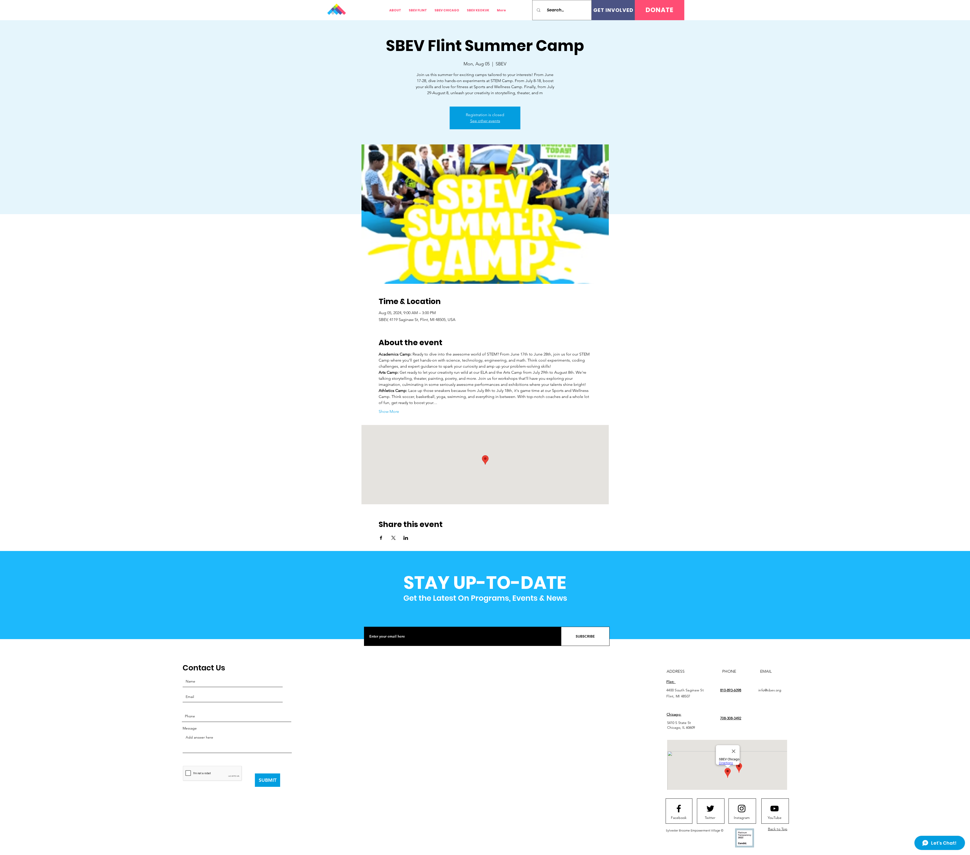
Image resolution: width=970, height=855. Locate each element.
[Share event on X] (393, 538)
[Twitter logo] (710, 808)
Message (190, 728)
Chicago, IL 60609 (681, 727)
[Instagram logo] (742, 808)
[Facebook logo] (679, 808)
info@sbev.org (770, 690)
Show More (389, 411)
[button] (659, 10)
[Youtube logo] (774, 808)
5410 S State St (679, 722)
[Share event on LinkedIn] (405, 538)
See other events (485, 120)
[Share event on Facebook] (381, 538)
